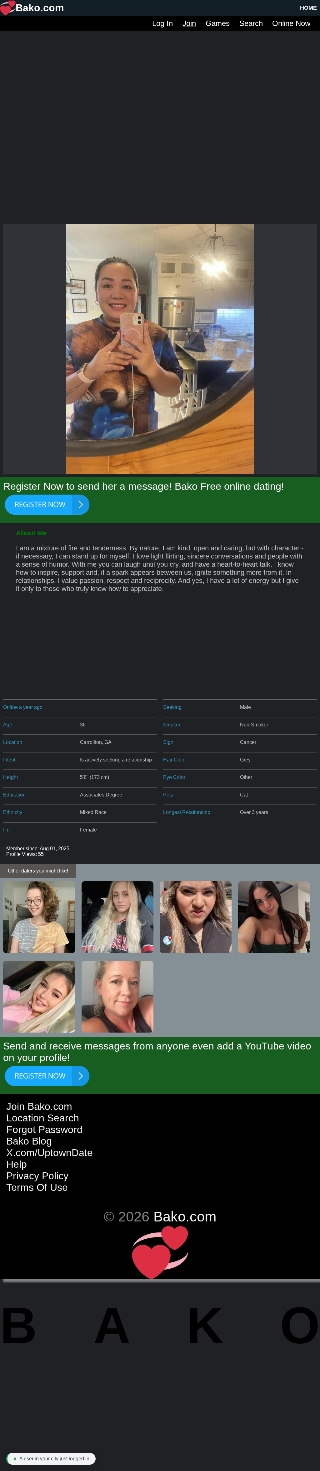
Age (7, 724)
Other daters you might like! (38, 870)
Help (16, 1164)
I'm (6, 829)
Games (218, 23)
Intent (9, 759)
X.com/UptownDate (49, 1152)
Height (10, 777)
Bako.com (184, 1216)
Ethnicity (12, 812)
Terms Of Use (37, 1187)
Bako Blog (29, 1141)
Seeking (172, 707)
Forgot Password (44, 1129)
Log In (162, 23)
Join (189, 23)
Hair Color (174, 759)
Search (251, 23)
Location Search (42, 1118)
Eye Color (174, 777)
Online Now (291, 23)
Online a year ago (22, 707)
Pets (168, 794)
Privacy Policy (37, 1175)
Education (14, 794)
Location (12, 742)
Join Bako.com (39, 1106)
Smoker (171, 724)
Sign (168, 742)
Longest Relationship (186, 812)
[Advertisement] (160, 75)
